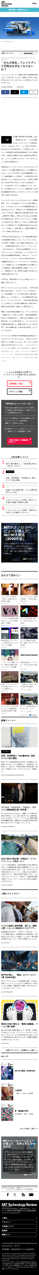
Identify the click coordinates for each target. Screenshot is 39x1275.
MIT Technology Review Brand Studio (13, 775)
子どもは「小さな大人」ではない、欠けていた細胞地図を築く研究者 (18, 808)
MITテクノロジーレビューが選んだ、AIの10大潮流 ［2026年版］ (19, 533)
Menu (35, 3)
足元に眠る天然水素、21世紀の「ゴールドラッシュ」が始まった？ (18, 860)
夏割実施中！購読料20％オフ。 (19, 10)
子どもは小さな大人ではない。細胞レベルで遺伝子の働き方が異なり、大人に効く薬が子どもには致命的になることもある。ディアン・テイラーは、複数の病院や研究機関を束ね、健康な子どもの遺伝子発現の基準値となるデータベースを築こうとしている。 (19, 818)
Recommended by (24, 715)
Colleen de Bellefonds (9, 826)
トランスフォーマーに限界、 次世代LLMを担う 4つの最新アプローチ (21, 510)
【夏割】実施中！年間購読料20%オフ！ (18, 441)
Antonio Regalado (8, 992)
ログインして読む (16, 392)
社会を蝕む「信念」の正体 (24, 1112)
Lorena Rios (6, 943)
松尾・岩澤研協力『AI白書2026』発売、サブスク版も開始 (21, 476)
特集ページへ (27, 559)
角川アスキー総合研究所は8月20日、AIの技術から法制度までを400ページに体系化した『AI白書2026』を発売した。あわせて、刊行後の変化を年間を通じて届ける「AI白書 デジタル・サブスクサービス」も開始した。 (19, 766)
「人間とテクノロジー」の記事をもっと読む (19, 1050)
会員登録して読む (16, 384)
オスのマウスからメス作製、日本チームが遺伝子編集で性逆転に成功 (21, 500)
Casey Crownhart (8, 885)
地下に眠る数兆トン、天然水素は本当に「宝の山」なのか (21, 463)
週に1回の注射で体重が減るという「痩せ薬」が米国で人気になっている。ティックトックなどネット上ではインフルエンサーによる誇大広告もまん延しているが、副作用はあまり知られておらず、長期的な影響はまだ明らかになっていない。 (19, 1034)
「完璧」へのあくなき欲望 (24, 1091)
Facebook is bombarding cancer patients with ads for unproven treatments (18, 58)
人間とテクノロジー (7, 53)
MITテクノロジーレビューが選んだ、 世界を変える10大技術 (19, 1143)
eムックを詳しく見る (27, 1129)
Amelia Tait (6, 1043)
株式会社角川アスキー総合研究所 (22, 1249)
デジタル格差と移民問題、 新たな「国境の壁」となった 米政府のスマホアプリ (19, 927)
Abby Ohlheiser (7, 87)
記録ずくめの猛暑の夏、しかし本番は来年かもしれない (21, 489)
